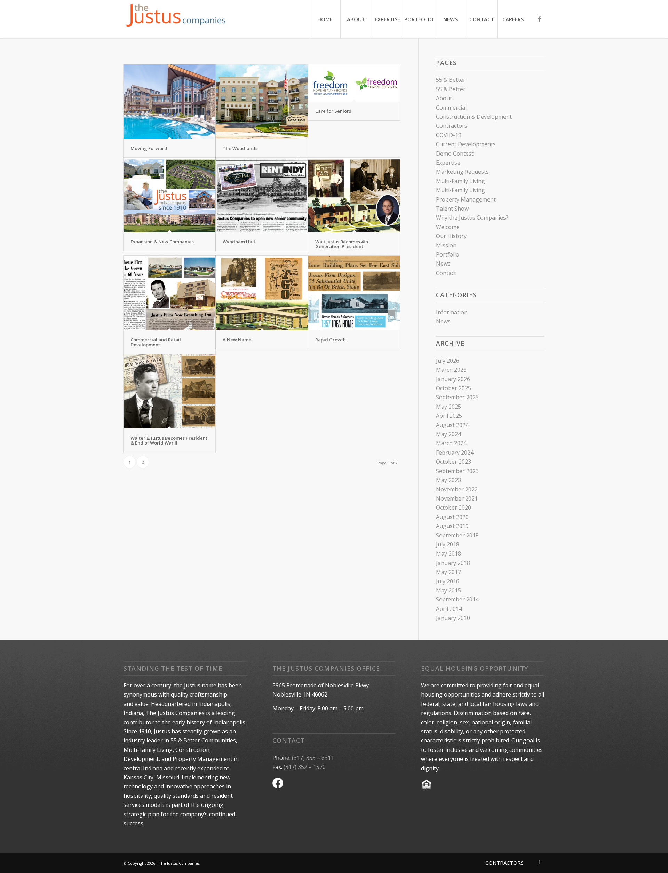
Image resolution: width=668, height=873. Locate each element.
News (443, 263)
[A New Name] (262, 293)
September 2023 (457, 471)
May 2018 (448, 553)
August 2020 (452, 517)
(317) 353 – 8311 (313, 758)
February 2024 (455, 452)
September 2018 (457, 535)
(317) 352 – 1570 (305, 767)
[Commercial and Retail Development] (169, 293)
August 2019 (452, 526)
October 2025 (453, 388)
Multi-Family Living (460, 181)
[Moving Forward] (169, 101)
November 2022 (457, 489)
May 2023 (448, 480)
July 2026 (447, 360)
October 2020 (453, 507)
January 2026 (453, 379)
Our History (451, 236)
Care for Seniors (333, 111)
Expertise (448, 162)
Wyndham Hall (239, 241)
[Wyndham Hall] (262, 195)
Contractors (451, 125)
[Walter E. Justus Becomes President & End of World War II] (169, 391)
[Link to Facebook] (539, 19)
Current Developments (466, 144)
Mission (446, 245)
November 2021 (457, 498)
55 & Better (451, 80)
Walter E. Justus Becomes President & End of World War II (168, 440)
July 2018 (447, 544)
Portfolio (447, 254)
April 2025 (449, 415)
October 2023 (453, 461)
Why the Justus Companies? (472, 217)
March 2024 (451, 443)
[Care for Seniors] (354, 83)
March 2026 (451, 369)
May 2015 (448, 590)
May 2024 (448, 434)
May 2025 (448, 406)
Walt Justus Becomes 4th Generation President (341, 244)
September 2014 (457, 599)
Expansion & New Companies (162, 241)
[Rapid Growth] (354, 293)
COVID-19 (448, 135)
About (444, 98)
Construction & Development (474, 116)
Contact (446, 273)
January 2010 (453, 618)
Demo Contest (455, 153)
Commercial (451, 107)
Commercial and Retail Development (155, 342)
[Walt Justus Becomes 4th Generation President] (354, 195)
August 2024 (452, 425)
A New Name (237, 340)
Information (452, 312)
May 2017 (448, 572)
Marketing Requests (462, 171)
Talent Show (452, 208)
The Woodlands (240, 148)
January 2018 (453, 563)
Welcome (448, 227)
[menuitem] (324, 19)
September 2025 (457, 397)
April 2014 (449, 609)
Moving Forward (148, 148)
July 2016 (447, 581)
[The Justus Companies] (176, 19)
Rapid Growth (330, 340)
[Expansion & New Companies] (169, 195)
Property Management (466, 199)
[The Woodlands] (262, 101)
